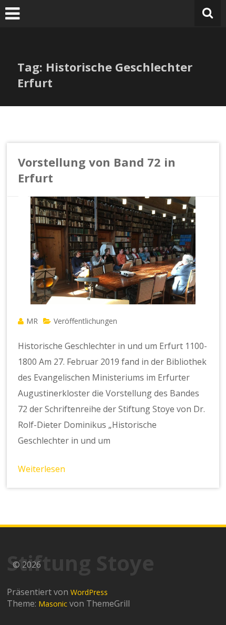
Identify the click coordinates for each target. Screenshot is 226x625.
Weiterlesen (41, 469)
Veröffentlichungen (85, 321)
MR (32, 321)
